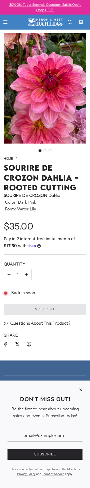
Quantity (14, 264)
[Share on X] (17, 344)
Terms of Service (53, 474)
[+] (27, 274)
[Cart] (80, 22)
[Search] (69, 22)
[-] (9, 274)
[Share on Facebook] (5, 344)
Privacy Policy (26, 474)
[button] (40, 150)
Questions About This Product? (40, 323)
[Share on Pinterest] (29, 344)
